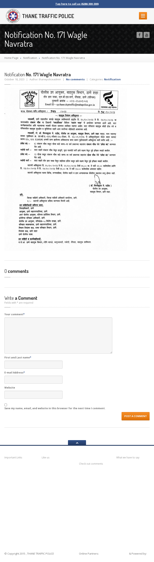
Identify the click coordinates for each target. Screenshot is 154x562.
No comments (75, 79)
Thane (13, 525)
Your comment (14, 314)
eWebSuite (86, 557)
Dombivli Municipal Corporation (20, 497)
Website (9, 387)
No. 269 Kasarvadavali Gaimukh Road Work (133, 483)
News (13, 466)
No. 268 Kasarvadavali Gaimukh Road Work (133, 495)
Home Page (11, 58)
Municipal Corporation (16, 475)
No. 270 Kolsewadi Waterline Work (133, 471)
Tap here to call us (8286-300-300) (77, 4)
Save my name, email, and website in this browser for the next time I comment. (54, 408)
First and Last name (17, 357)
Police (13, 517)
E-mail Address (14, 372)
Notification (30, 58)
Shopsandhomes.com (114, 553)
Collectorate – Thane (20, 534)
